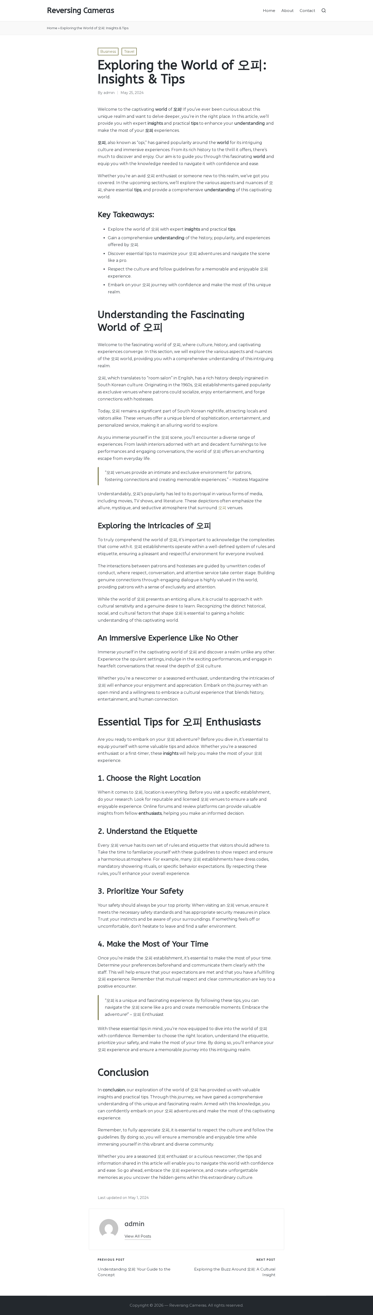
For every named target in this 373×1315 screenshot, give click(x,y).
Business (108, 51)
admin (134, 1224)
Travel (129, 51)
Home (52, 28)
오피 (222, 507)
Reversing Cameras (80, 10)
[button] (138, 1236)
